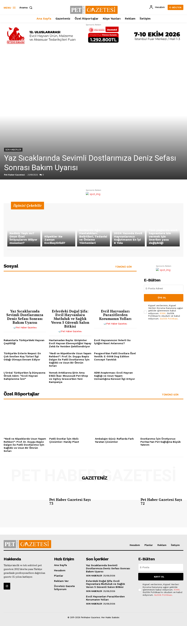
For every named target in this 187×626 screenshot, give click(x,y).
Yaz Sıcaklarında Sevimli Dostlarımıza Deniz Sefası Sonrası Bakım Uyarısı (24, 317)
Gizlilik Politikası (169, 318)
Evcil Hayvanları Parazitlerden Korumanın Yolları (115, 315)
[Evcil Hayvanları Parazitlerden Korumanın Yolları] (115, 292)
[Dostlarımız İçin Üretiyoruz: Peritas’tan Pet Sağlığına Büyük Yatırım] (161, 420)
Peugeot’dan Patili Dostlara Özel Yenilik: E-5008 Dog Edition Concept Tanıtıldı (115, 356)
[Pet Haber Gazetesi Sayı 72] (116, 502)
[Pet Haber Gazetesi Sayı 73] (25, 502)
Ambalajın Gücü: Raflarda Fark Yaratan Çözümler (114, 440)
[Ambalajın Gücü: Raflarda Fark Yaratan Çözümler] (116, 420)
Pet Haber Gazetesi (14, 174)
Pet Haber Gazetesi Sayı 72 (161, 501)
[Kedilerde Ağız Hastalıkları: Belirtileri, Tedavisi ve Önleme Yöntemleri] (93, 226)
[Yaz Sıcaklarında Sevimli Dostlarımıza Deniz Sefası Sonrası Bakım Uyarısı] (93, 115)
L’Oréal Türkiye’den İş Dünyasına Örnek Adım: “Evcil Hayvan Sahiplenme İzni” (24, 375)
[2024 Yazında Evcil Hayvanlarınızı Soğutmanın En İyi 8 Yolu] (128, 226)
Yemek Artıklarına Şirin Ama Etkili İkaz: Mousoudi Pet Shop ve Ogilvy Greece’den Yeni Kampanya (68, 377)
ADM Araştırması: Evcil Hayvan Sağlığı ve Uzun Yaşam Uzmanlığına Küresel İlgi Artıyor (114, 375)
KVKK (163, 313)
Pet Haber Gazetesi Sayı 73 (70, 501)
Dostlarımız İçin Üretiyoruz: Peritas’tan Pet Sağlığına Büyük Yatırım (160, 441)
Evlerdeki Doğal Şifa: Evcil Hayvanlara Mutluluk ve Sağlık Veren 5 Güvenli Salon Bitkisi (70, 319)
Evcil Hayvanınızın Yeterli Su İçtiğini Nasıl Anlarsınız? (112, 342)
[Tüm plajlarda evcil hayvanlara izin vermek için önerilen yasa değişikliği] (163, 226)
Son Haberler (13, 149)
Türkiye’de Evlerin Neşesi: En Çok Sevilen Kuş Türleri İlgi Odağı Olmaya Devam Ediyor (22, 356)
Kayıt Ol (159, 576)
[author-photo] (25, 327)
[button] (26, 7)
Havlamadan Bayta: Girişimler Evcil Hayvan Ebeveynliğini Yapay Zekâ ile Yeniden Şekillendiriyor (70, 343)
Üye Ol (162, 297)
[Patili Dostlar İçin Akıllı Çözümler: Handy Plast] (70, 420)
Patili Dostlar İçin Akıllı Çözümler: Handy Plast (64, 440)
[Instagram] (7, 586)
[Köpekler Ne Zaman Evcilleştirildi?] (58, 226)
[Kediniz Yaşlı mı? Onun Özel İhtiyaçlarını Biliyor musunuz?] (23, 226)
